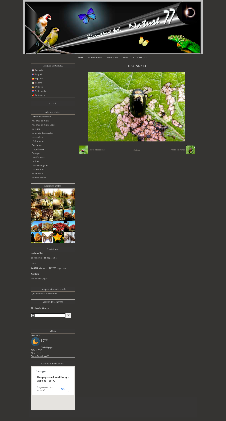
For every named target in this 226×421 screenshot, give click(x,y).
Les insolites (38, 169)
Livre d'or (127, 57)
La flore (35, 161)
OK (62, 388)
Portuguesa (40, 95)
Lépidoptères (38, 141)
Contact (142, 57)
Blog (81, 57)
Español (38, 78)
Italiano (38, 82)
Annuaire (112, 57)
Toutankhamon (39, 177)
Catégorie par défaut (41, 116)
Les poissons (38, 149)
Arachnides (37, 145)
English (38, 74)
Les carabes (37, 137)
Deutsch (38, 86)
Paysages (36, 153)
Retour (136, 150)
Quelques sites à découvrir (53, 289)
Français (38, 70)
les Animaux (37, 173)
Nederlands (40, 91)
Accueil (52, 103)
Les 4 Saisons (38, 157)
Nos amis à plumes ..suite (43, 124)
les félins (36, 128)
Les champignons (40, 165)
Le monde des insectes (42, 133)
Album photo (95, 57)
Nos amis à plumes (40, 120)
